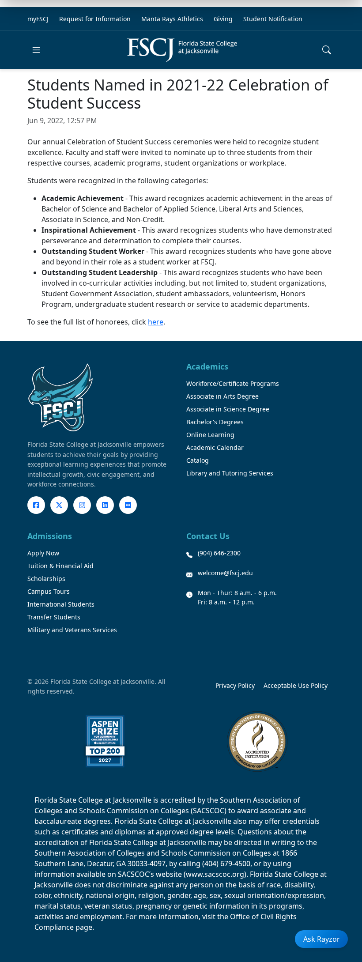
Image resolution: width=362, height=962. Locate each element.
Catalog (197, 460)
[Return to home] (182, 50)
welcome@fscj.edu (225, 573)
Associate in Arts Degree (222, 396)
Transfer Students (53, 617)
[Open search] (327, 50)
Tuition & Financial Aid (60, 566)
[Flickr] (128, 505)
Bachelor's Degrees (215, 422)
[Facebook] (36, 505)
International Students (60, 604)
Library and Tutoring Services (229, 473)
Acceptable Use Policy (296, 685)
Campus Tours (48, 591)
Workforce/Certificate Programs (232, 383)
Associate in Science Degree (227, 409)
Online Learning (210, 434)
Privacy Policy (235, 685)
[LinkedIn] (105, 505)
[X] (59, 505)
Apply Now (43, 553)
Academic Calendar (215, 447)
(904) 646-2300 (219, 553)
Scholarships (46, 578)
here (155, 322)
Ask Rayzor (321, 939)
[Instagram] (82, 505)
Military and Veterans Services (72, 630)
